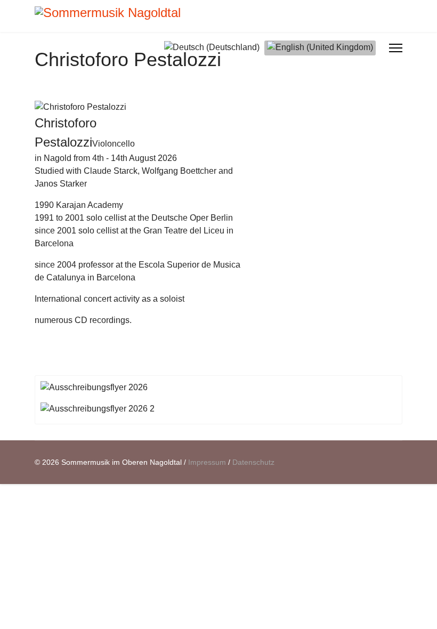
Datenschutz (253, 462)
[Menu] (395, 48)
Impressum (207, 462)
